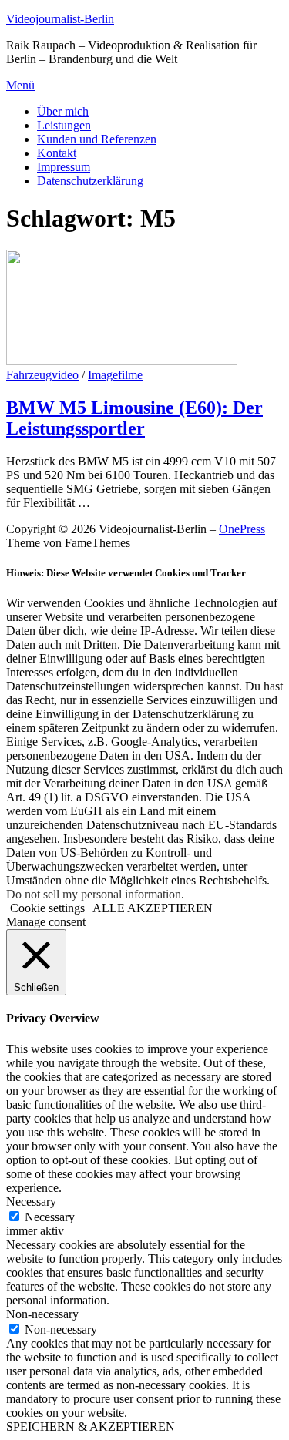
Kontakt (56, 152)
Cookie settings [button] (47, 908)
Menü (20, 85)
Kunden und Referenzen (96, 139)
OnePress (242, 528)
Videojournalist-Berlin (60, 18)
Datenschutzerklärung (90, 180)
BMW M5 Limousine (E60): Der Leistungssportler (134, 418)
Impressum (63, 166)
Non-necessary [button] (42, 1314)
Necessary (50, 1216)
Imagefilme (115, 374)
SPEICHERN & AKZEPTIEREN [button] (90, 1426)
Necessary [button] (31, 1201)
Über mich (63, 111)
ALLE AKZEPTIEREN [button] (152, 908)
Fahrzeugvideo (42, 374)
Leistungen (64, 125)
